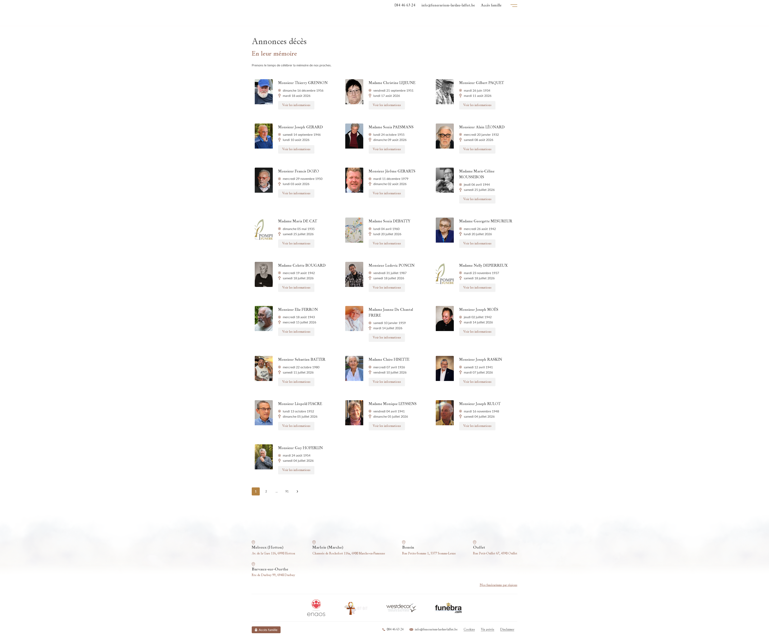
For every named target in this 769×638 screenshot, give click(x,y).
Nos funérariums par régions (498, 585)
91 (287, 491)
